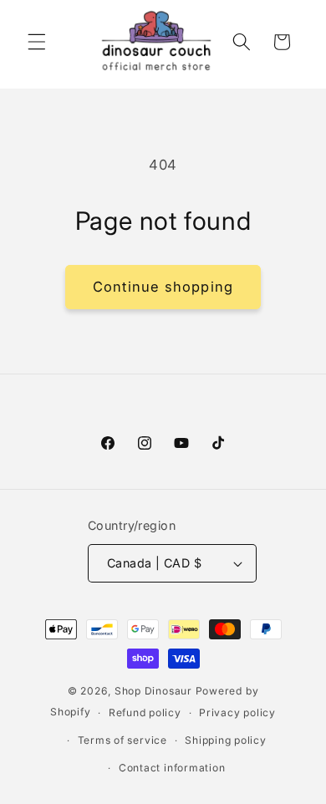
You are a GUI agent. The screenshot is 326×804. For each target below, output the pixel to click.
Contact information (172, 767)
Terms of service (122, 740)
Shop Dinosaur (153, 690)
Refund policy (145, 712)
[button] (37, 42)
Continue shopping (163, 286)
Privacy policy (237, 712)
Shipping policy (226, 740)
